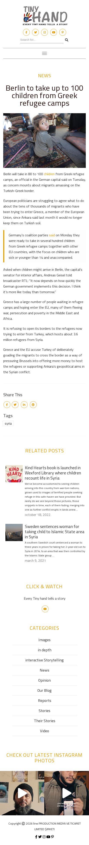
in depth (44, 649)
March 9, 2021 (35, 560)
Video (44, 730)
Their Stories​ (44, 720)
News (44, 75)
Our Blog (44, 690)
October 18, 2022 (38, 514)
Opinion (44, 680)
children (49, 174)
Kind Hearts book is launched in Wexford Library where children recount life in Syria (53, 473)
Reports (44, 700)
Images (44, 639)
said (52, 235)
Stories (44, 710)
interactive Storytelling (44, 660)
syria (8, 423)
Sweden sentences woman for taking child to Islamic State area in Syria (54, 531)
